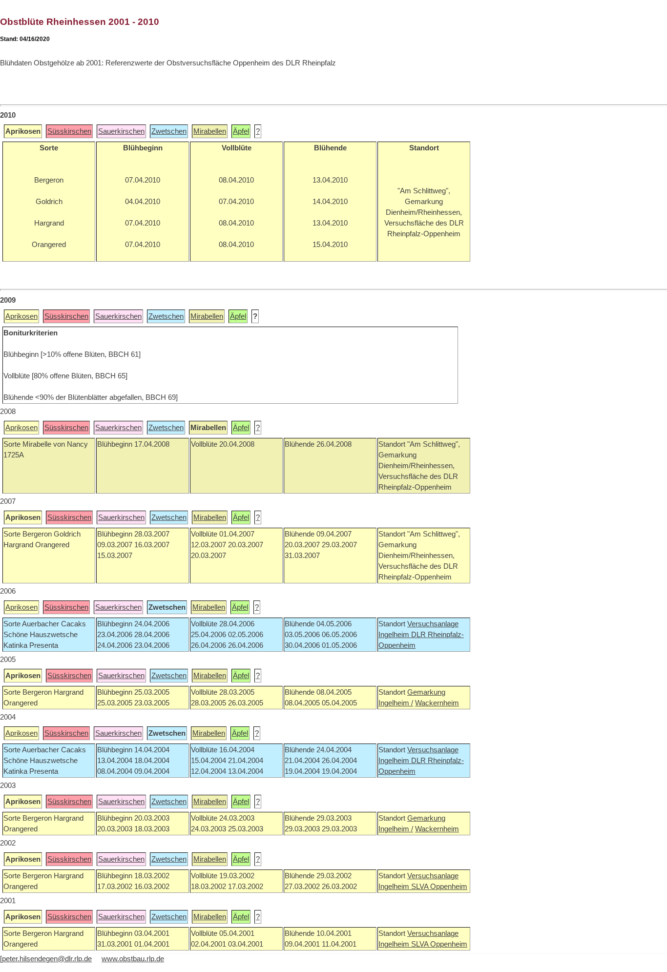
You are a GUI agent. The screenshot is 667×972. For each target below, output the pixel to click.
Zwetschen (169, 131)
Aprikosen (21, 316)
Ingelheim (394, 635)
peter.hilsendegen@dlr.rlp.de (47, 959)
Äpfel (241, 131)
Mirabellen (209, 131)
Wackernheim (437, 703)
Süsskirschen (69, 131)
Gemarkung (426, 692)
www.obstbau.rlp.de (133, 959)
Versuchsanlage (433, 624)
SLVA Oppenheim (439, 886)
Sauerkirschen (121, 131)
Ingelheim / (395, 703)
